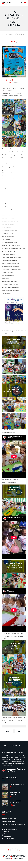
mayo (13, 805)
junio (12, 787)
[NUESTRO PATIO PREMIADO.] (5, 795)
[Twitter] (19, 850)
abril (14, 42)
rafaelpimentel (17, 80)
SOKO (8, 856)
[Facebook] (8, 850)
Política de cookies (18, 858)
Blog (10, 80)
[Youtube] (14, 850)
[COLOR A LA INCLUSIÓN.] (5, 787)
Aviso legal (15, 856)
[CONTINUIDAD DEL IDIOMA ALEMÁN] (5, 803)
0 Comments (15, 82)
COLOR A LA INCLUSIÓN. (17, 784)
